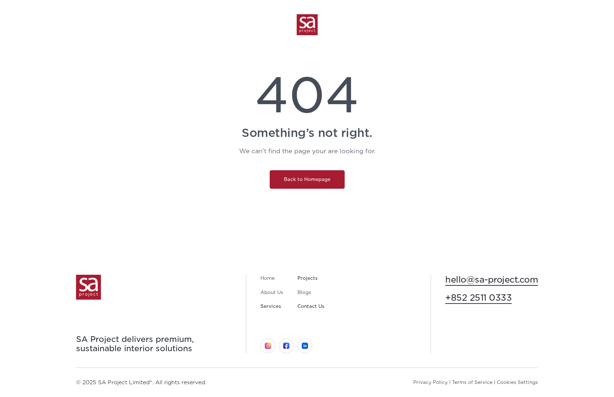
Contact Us (310, 306)
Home (267, 278)
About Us (271, 292)
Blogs (304, 292)
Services (270, 306)
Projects (307, 278)
